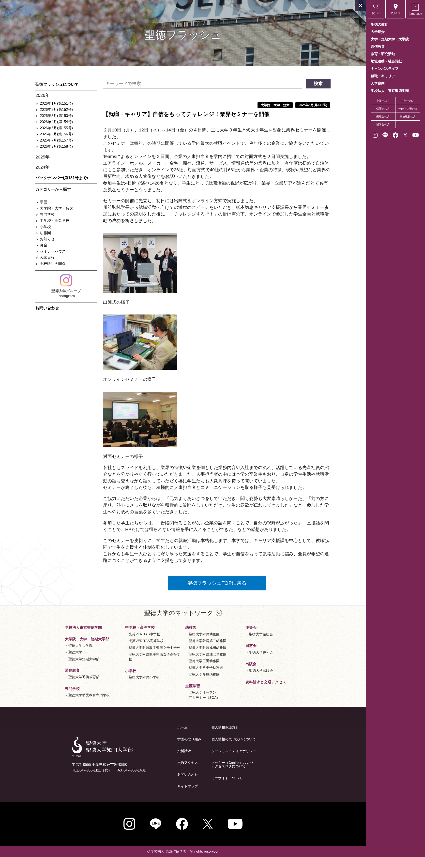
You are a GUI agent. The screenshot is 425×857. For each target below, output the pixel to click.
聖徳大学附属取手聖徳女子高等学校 (154, 656)
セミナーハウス (53, 251)
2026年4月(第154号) (56, 122)
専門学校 (47, 214)
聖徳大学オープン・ (204, 694)
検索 (318, 83)
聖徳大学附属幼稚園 (204, 634)
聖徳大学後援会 (261, 634)
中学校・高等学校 (54, 220)
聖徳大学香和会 (261, 652)
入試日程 (47, 257)
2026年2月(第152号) (56, 109)
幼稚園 (45, 233)
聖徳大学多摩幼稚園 (204, 674)
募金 (43, 245)
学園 (43, 202)
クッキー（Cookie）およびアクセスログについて (232, 764)
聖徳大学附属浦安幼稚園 (208, 654)
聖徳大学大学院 (80, 645)
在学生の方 (408, 100)
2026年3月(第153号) (56, 115)
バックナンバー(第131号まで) (61, 178)
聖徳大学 (75, 652)
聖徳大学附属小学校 (144, 677)
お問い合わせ (47, 308)
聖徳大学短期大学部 (83, 659)
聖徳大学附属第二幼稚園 (208, 641)
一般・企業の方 (407, 108)
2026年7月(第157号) (56, 140)
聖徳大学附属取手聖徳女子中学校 (154, 648)
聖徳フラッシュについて (57, 84)
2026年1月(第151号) (56, 103)
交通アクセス (187, 763)
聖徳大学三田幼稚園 (204, 661)
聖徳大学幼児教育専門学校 (89, 695)
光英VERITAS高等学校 (146, 641)
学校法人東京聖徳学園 (83, 627)
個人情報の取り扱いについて (233, 739)
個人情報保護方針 (225, 727)
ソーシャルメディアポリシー (233, 751)
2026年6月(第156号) (56, 134)
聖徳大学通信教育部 (83, 677)
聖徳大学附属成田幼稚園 (208, 648)
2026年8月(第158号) (56, 146)
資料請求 (184, 751)
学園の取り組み (189, 739)
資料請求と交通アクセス (265, 682)
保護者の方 (383, 108)
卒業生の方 (383, 100)
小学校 (45, 227)
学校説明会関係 (53, 263)
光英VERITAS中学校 (144, 634)
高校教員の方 (408, 116)
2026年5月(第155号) (56, 128)
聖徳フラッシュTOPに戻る (216, 583)
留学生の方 (383, 124)
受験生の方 (383, 116)
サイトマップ (187, 786)
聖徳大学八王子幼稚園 (206, 668)
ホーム (182, 727)
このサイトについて (226, 778)
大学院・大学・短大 (56, 208)
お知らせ (47, 239)
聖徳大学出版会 (261, 670)
